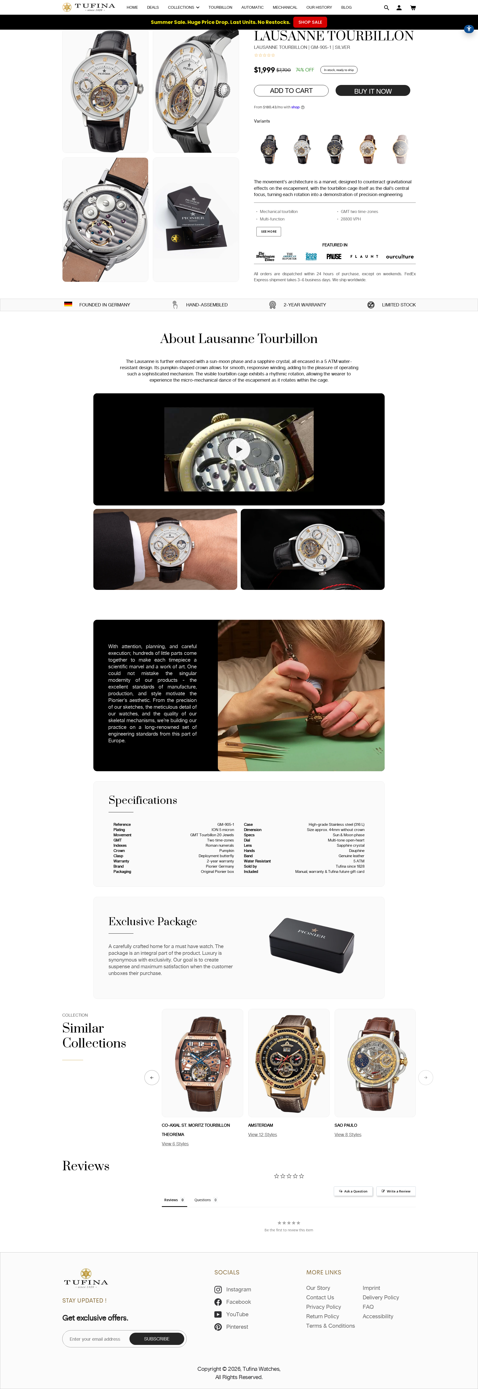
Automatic (252, 7)
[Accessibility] (469, 29)
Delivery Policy (381, 1297)
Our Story (318, 1288)
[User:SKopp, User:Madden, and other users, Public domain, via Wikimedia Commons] (68, 305)
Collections (181, 7)
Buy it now (373, 91)
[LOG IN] (399, 7)
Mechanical (285, 7)
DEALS (153, 7)
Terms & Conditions (330, 1325)
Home (132, 7)
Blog (346, 7)
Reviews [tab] (171, 1199)
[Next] (425, 1077)
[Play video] (239, 449)
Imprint (371, 1288)
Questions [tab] (202, 1199)
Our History (319, 7)
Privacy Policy (323, 1307)
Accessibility (378, 1316)
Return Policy (322, 1316)
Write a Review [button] (399, 1191)
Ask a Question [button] (355, 1191)
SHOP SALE (310, 22)
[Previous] (151, 1077)
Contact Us (320, 1297)
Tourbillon (220, 7)
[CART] (413, 7)
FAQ (368, 1307)
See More (268, 231)
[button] (386, 7)
